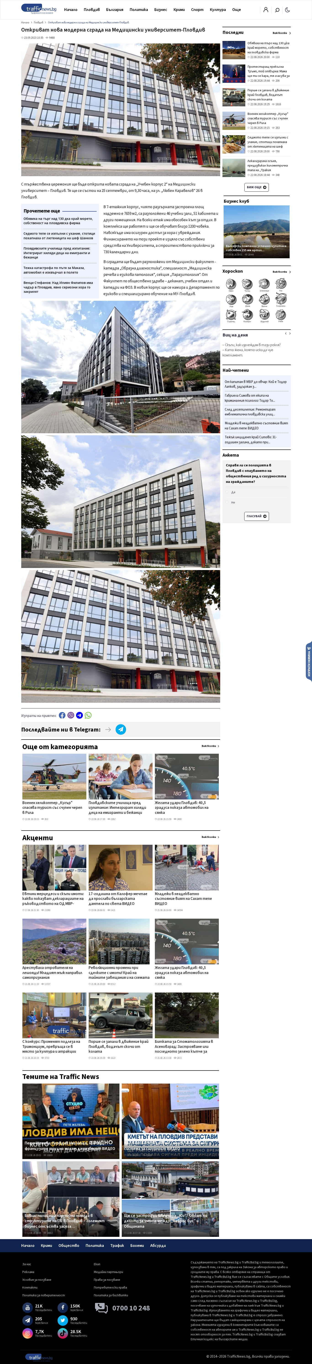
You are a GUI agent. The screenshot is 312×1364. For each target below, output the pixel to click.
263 (46, 819)
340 (277, 175)
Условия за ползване (36, 1280)
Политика (139, 10)
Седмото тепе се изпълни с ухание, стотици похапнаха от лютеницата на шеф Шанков (268, 144)
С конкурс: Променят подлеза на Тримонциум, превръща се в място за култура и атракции (51, 1046)
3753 (46, 1058)
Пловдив (92, 10)
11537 (47, 984)
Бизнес (160, 10)
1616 (278, 104)
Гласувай (254, 516)
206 (277, 81)
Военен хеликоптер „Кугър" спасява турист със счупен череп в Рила (52, 808)
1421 (112, 910)
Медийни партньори (108, 1272)
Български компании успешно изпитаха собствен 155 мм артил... (256, 248)
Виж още (254, 187)
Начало (70, 10)
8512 (112, 984)
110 (277, 57)
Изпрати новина (309, 661)
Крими (179, 10)
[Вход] (266, 10)
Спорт (197, 10)
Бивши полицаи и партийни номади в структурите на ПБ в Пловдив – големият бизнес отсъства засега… (65, 1221)
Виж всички (209, 746)
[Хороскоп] (256, 322)
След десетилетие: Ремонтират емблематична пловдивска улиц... (250, 412)
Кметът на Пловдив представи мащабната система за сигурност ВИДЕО (165, 1146)
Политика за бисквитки (111, 1295)
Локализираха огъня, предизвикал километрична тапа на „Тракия (268, 165)
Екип (97, 1264)
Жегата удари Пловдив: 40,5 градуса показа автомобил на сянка (182, 808)
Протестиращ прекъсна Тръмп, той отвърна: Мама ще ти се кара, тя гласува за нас (269, 74)
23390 (47, 910)
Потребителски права (110, 1287)
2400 (179, 819)
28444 (251, 254)
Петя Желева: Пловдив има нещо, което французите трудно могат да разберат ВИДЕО (70, 1146)
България (114, 10)
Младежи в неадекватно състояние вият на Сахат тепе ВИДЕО (183, 899)
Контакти (29, 1287)
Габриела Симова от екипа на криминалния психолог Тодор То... (250, 398)
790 (277, 151)
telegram (79, 715)
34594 (180, 910)
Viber (70, 715)
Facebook (62, 715)
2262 (112, 819)
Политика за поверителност (43, 1295)
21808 (149, 1155)
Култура (218, 10)
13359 (149, 1233)
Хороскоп (232, 271)
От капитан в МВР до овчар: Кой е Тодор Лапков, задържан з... (256, 384)
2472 (179, 1058)
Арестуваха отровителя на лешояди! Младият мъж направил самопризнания (52, 973)
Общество (68, 1245)
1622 (112, 1058)
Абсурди (158, 1245)
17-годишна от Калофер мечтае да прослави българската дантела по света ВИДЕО (118, 899)
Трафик (117, 1245)
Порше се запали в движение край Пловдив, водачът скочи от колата (118, 1046)
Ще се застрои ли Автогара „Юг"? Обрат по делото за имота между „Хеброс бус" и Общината (165, 1221)
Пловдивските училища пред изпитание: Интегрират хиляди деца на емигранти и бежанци (117, 808)
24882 (49, 1233)
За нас (26, 1264)
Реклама (28, 1272)
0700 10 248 (131, 1308)
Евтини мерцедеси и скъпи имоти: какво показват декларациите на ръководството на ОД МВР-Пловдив (53, 899)
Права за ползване (107, 1280)
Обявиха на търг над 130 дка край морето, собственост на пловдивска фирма (268, 48)
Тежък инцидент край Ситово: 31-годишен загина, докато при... (251, 440)
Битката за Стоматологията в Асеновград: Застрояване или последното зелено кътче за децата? (184, 1047)
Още (236, 10)
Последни (232, 32)
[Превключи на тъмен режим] (287, 9)
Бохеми (137, 1245)
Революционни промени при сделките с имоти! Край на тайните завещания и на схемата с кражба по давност (119, 973)
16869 (49, 1155)
